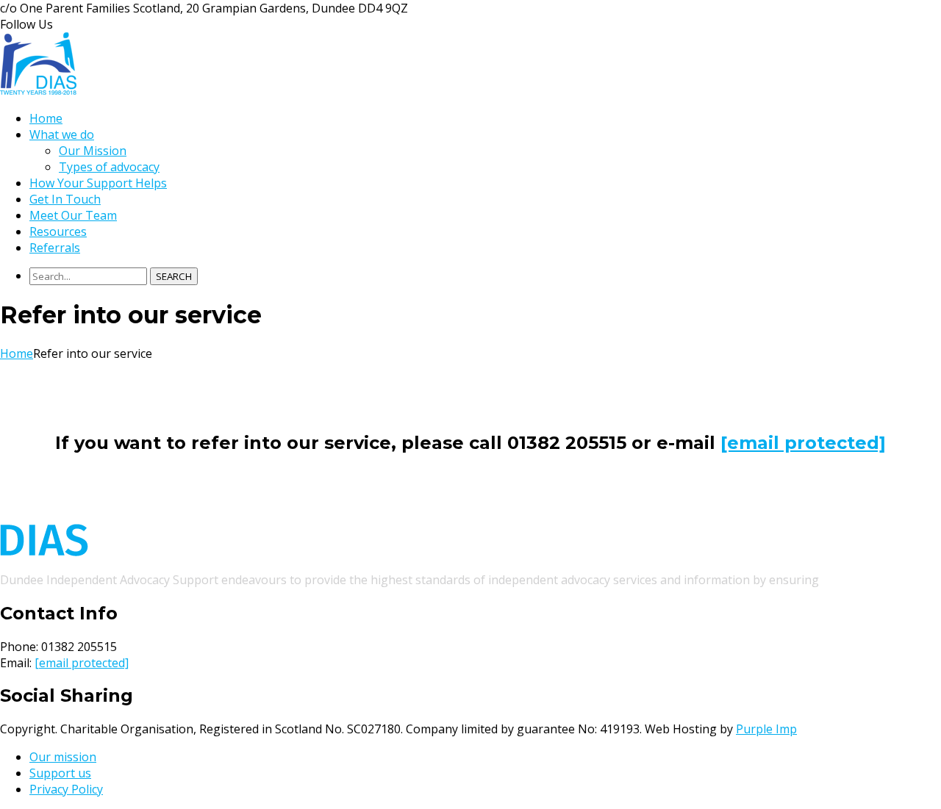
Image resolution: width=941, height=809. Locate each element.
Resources (58, 231)
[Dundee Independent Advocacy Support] (38, 90)
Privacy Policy (66, 789)
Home (45, 118)
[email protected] (82, 663)
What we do (61, 134)
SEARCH (174, 276)
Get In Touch (65, 199)
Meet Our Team (73, 215)
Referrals (54, 248)
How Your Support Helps (98, 183)
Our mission (62, 757)
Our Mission (92, 151)
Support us (60, 773)
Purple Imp (766, 729)
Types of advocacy (109, 167)
